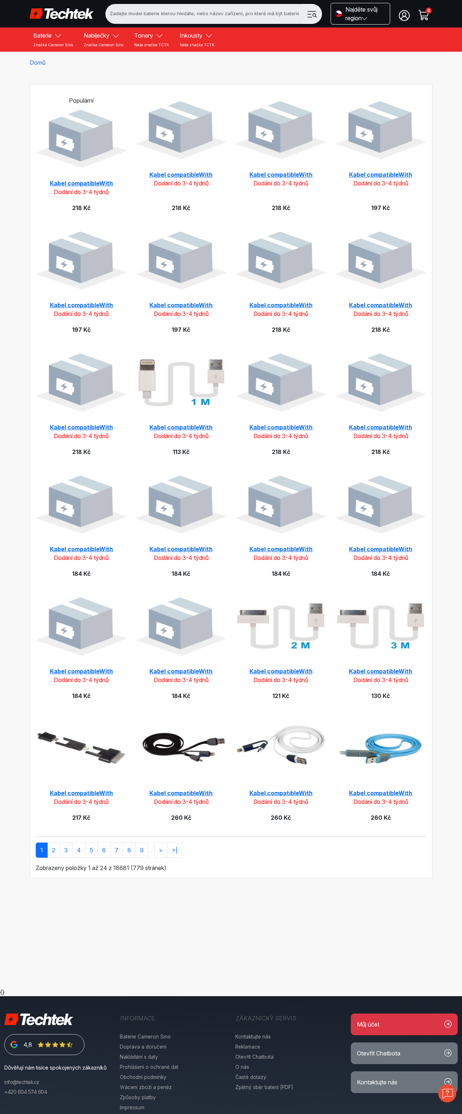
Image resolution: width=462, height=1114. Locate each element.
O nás (242, 1067)
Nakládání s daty (139, 1057)
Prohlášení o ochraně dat (149, 1067)
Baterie (53, 39)
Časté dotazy (250, 1077)
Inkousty (197, 39)
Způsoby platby (138, 1097)
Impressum (132, 1107)
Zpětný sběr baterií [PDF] (264, 1087)
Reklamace (247, 1047)
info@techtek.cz (21, 1082)
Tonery (151, 39)
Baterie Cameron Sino (145, 1037)
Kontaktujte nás (253, 1037)
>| (175, 850)
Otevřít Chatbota (254, 1057)
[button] (360, 14)
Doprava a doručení (143, 1047)
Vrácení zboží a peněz (146, 1087)
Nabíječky (103, 39)
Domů (37, 62)
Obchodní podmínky (143, 1077)
